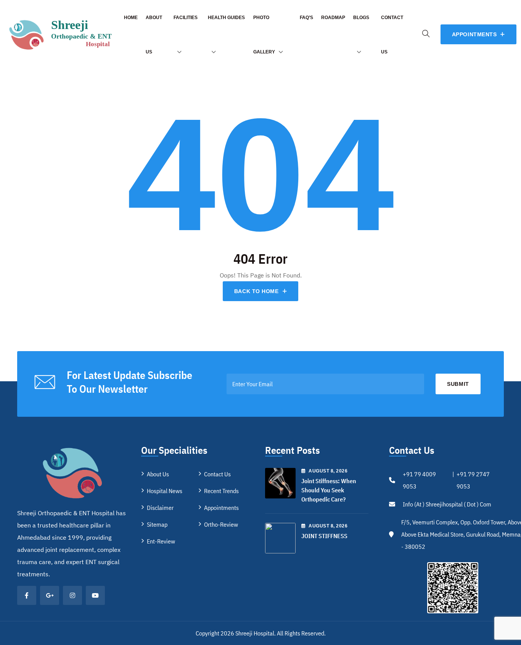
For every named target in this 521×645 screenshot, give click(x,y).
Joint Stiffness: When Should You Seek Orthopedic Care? (328, 490)
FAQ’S (306, 17)
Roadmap (333, 17)
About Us (158, 474)
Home (131, 17)
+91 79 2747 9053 (473, 480)
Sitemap (157, 524)
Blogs (361, 17)
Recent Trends (221, 491)
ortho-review (221, 524)
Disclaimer (160, 507)
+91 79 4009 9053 (419, 480)
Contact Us (217, 474)
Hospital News (164, 491)
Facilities (186, 17)
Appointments (221, 507)
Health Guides (226, 17)
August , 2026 (328, 471)
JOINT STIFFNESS (324, 536)
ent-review (161, 541)
